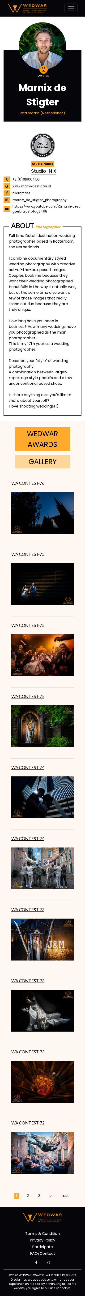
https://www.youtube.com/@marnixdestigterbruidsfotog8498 (47, 209)
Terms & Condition (42, 1233)
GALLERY (43, 462)
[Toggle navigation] (71, 8)
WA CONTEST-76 (27, 483)
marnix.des (21, 193)
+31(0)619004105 (26, 179)
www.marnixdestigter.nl (32, 186)
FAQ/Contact (42, 1253)
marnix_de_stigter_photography (40, 200)
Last (65, 1195)
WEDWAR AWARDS (42, 439)
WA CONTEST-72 (27, 1122)
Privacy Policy (42, 1240)
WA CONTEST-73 (27, 909)
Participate (42, 1247)
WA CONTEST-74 (27, 767)
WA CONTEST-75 (27, 554)
